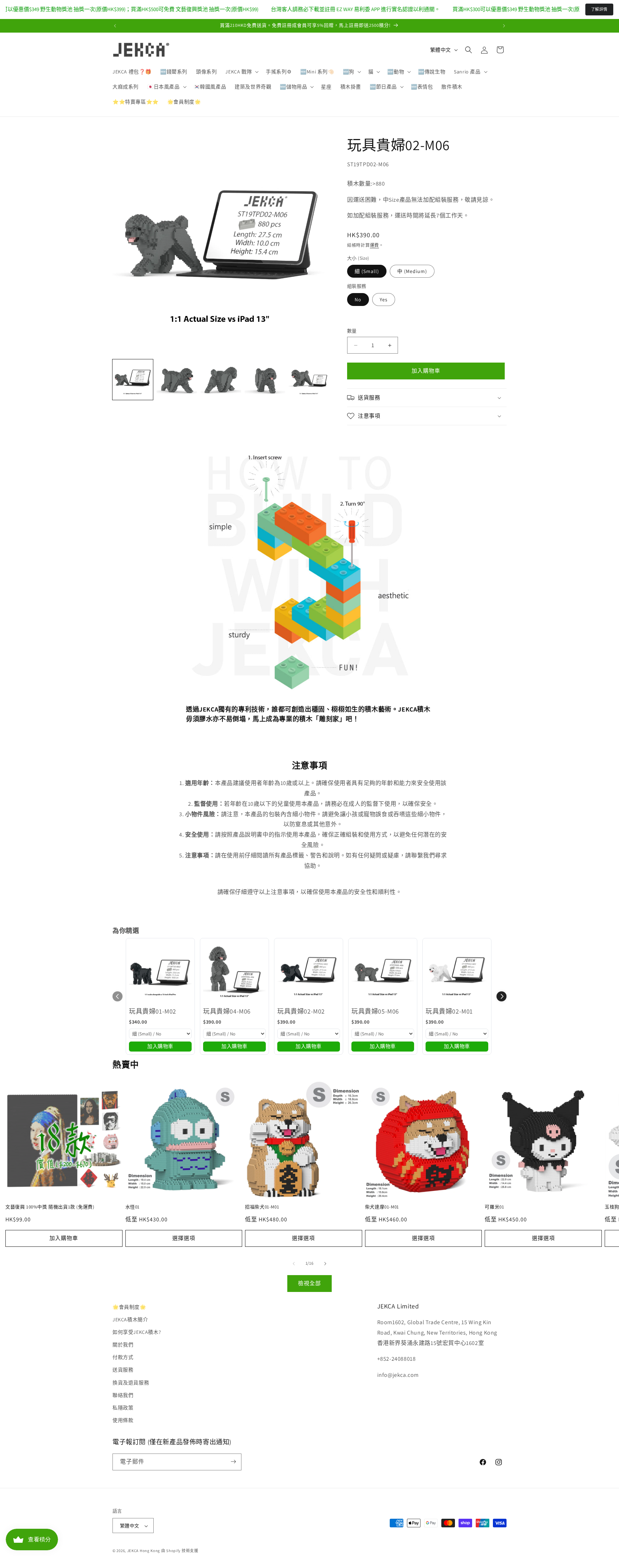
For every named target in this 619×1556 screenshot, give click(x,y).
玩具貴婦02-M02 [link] (301, 1011)
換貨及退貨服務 (130, 1382)
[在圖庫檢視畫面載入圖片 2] (177, 379)
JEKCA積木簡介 (130, 1319)
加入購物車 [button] (160, 1046)
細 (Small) (367, 271)
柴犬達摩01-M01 (382, 1207)
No (358, 299)
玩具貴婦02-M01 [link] (449, 1011)
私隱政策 (122, 1407)
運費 (374, 245)
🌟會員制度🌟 (129, 1307)
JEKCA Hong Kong (143, 1550)
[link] (160, 972)
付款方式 (122, 1357)
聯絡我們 (122, 1395)
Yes (384, 299)
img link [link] (196, 453)
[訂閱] (233, 1461)
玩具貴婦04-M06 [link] (227, 1011)
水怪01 (132, 1207)
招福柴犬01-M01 (262, 1207)
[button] (241, 71)
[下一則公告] (504, 26)
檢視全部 (309, 1283)
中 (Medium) (412, 271)
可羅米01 (494, 1207)
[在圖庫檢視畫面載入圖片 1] (132, 379)
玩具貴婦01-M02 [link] (152, 1011)
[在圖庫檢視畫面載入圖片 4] (265, 379)
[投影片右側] (325, 1264)
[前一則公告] (115, 26)
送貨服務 (122, 1370)
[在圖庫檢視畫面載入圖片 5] (309, 379)
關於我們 (122, 1344)
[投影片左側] (294, 1264)
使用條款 (122, 1420)
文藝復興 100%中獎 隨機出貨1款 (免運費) (49, 1207)
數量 (352, 331)
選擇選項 (183, 1238)
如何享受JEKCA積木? (136, 1332)
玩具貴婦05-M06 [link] (375, 1011)
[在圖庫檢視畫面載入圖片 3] (221, 379)
